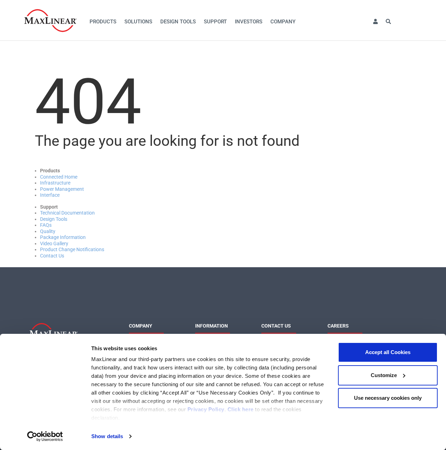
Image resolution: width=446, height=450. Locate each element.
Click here (241, 409)
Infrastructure (55, 183)
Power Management (62, 189)
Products (103, 21)
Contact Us (52, 255)
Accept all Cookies (387, 352)
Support (215, 21)
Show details (107, 436)
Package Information (63, 237)
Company (282, 21)
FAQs (46, 225)
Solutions (138, 21)
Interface (50, 195)
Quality (47, 231)
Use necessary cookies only (388, 398)
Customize (384, 375)
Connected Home (58, 177)
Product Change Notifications (72, 249)
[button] (375, 22)
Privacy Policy (205, 409)
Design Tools (178, 21)
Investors (248, 21)
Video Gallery (54, 243)
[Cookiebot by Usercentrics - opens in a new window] (45, 436)
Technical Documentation (67, 213)
